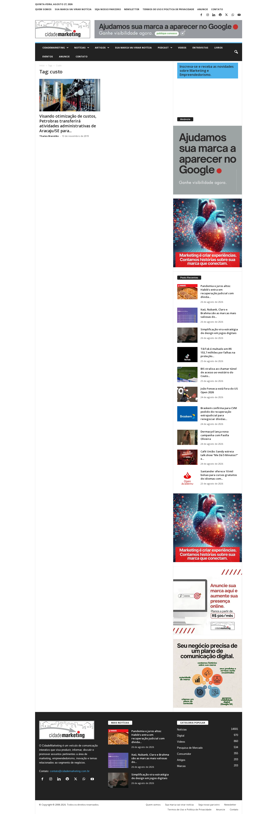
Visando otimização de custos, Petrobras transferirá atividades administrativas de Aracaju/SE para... (67, 123)
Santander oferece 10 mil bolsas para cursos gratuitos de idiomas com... (219, 474)
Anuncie (202, 9)
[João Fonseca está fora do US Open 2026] (187, 394)
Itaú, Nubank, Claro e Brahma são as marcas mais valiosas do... (218, 313)
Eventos (47, 56)
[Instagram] (207, 15)
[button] (236, 52)
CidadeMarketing (53, 47)
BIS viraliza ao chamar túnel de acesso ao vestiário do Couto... (219, 372)
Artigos (100, 47)
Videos (182, 47)
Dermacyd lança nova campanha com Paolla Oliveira (215, 435)
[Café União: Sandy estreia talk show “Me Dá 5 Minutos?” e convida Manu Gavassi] (187, 457)
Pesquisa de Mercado (190, 747)
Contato (217, 9)
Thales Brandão (49, 135)
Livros (218, 47)
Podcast (163, 47)
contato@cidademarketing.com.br (69, 771)
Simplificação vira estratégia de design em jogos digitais (219, 331)
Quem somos (43, 9)
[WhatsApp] (232, 15)
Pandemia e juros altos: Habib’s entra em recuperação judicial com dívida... (217, 291)
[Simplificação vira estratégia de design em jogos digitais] (187, 335)
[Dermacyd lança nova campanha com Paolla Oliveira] (187, 437)
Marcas (181, 766)
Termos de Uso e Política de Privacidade (168, 9)
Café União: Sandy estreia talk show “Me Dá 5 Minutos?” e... (219, 455)
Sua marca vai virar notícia (73, 9)
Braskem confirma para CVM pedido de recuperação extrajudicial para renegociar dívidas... (219, 413)
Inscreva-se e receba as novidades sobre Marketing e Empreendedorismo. (207, 70)
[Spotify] (220, 15)
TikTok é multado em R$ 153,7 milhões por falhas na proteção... (218, 352)
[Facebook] (201, 15)
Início (41, 65)
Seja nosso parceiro (108, 9)
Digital (180, 735)
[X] (226, 15)
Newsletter (131, 9)
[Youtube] (239, 15)
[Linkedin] (214, 15)
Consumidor (184, 753)
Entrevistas (200, 47)
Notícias (80, 47)
